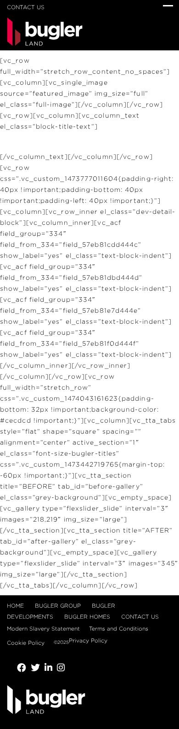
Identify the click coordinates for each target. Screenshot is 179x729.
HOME (15, 605)
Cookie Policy (26, 642)
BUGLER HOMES (87, 616)
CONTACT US (26, 7)
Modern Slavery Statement (43, 628)
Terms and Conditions (118, 628)
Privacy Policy (88, 640)
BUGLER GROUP (58, 605)
